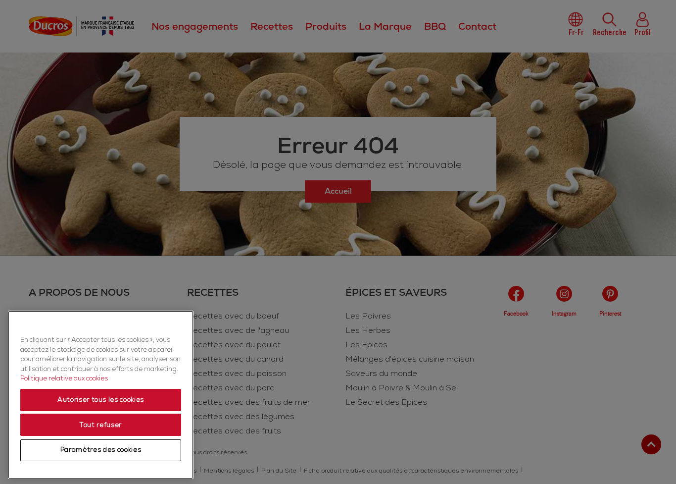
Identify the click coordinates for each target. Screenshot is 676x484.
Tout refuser (101, 425)
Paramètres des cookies (100, 450)
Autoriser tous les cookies (100, 400)
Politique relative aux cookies (64, 379)
